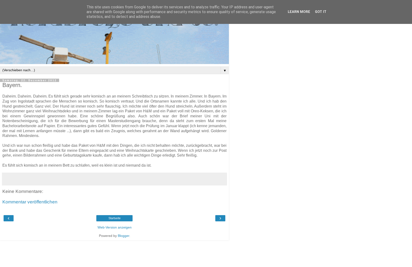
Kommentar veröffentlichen (29, 201)
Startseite (114, 218)
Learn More (299, 12)
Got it (320, 12)
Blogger (123, 236)
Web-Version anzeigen (115, 227)
